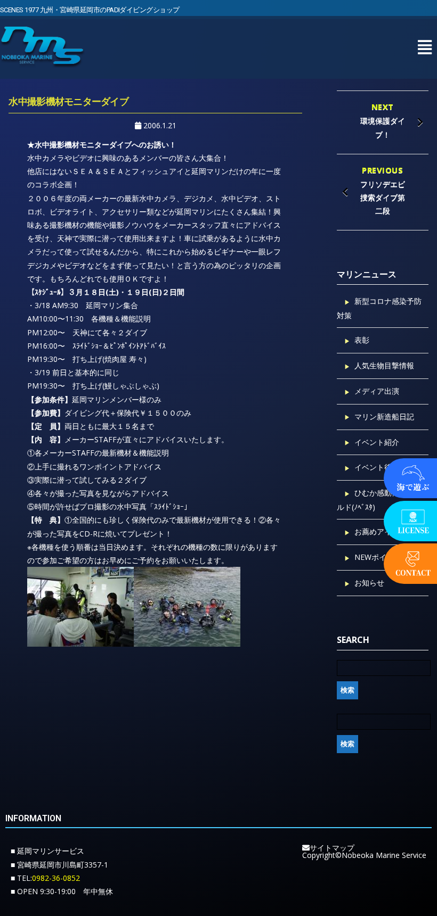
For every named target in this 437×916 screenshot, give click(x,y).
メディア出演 (376, 391)
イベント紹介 (376, 442)
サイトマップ (332, 848)
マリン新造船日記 (384, 416)
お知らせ (369, 582)
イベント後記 (376, 467)
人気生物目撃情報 (384, 365)
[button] (424, 47)
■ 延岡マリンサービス (47, 851)
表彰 (361, 340)
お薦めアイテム (380, 531)
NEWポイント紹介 (385, 557)
